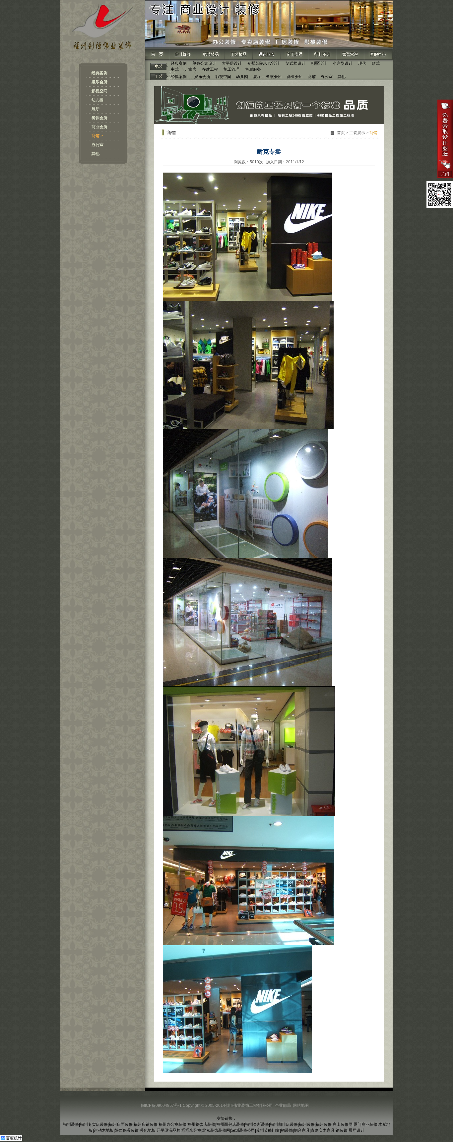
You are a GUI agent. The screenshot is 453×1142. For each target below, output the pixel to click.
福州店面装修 (121, 1124)
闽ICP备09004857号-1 (161, 1105)
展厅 (95, 109)
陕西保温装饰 (127, 1130)
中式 (175, 69)
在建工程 (210, 69)
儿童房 (190, 69)
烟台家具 (302, 1130)
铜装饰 (287, 1130)
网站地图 (301, 1105)
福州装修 (71, 1124)
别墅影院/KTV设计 (263, 63)
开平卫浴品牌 (168, 1130)
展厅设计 (356, 1130)
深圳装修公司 (243, 1130)
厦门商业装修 (365, 1124)
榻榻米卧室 (191, 1130)
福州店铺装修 (146, 1124)
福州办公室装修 (172, 1124)
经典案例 (99, 73)
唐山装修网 (343, 1124)
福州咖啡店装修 (284, 1124)
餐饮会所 (99, 117)
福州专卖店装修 (94, 1124)
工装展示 (357, 132)
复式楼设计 (295, 63)
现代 (362, 63)
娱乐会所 (99, 82)
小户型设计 (343, 63)
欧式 (376, 63)
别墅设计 (319, 63)
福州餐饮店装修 (201, 1124)
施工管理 (231, 69)
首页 (341, 132)
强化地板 (148, 1130)
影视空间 (99, 91)
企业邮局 (283, 1105)
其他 (95, 153)
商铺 (312, 76)
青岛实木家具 (323, 1130)
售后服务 (253, 69)
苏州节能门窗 (268, 1130)
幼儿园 (97, 100)
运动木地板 (104, 1130)
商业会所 (99, 126)
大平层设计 (232, 63)
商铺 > (97, 135)
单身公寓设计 (204, 63)
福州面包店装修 (230, 1124)
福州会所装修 (257, 1124)
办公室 (97, 144)
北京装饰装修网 (216, 1130)
